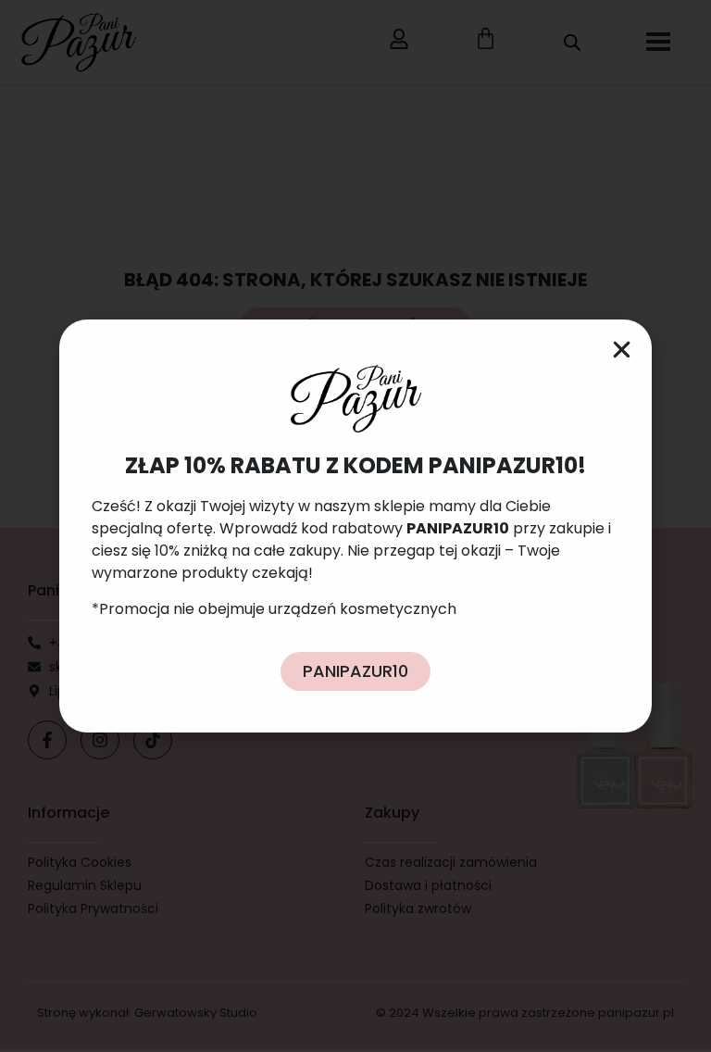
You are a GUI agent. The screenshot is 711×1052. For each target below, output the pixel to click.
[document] (355, 526)
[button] (621, 349)
